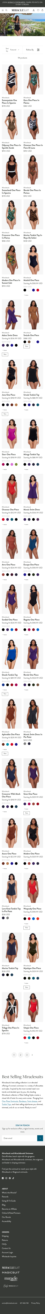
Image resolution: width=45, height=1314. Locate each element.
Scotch (16, 404)
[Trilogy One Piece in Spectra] (12, 1007)
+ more (26, 295)
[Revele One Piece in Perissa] (33, 169)
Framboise (3, 464)
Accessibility (6, 1221)
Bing (12, 574)
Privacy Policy (35, 1303)
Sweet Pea (16, 464)
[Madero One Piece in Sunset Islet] (12, 259)
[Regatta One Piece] (33, 599)
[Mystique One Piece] (33, 947)
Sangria (37, 519)
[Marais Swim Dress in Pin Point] (33, 714)
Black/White (25, 743)
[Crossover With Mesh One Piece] (12, 773)
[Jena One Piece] (12, 374)
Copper (12, 404)
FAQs (4, 1244)
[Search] (8, 10)
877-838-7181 (24, 1303)
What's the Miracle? (9, 1192)
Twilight (33, 290)
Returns (5, 1240)
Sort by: (11, 49)
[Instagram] (6, 1178)
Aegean (37, 404)
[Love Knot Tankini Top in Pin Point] (12, 888)
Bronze (29, 342)
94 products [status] (22, 57)
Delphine (12, 629)
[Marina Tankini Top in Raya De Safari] (33, 214)
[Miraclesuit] (20, 10)
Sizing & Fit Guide (9, 1200)
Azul (3, 684)
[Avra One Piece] (12, 544)
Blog (3, 1204)
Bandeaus (22, 1101)
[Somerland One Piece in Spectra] (12, 169)
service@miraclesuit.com (9, 1303)
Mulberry (3, 345)
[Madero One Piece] (33, 833)
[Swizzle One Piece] (33, 314)
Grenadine (33, 629)
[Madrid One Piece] (33, 259)
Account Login (7, 1252)
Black (25, 290)
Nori (33, 574)
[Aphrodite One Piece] (12, 714)
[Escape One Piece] (33, 544)
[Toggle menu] (2, 10)
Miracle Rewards (16, 2)
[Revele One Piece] (33, 654)
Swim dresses (32, 1101)
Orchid (12, 464)
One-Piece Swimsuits (10, 1101)
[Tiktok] (13, 1178)
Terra (3, 574)
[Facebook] (3, 1178)
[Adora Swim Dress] (12, 314)
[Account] (32, 10)
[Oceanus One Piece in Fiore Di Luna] (33, 124)
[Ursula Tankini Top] (33, 374)
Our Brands (6, 1217)
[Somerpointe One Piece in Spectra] (12, 79)
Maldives (7, 744)
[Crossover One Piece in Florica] (12, 214)
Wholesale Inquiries (9, 1256)
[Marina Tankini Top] (12, 947)
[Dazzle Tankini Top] (12, 654)
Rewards (5, 1196)
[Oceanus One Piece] (12, 489)
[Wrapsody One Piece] (33, 888)
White (29, 290)
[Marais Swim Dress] (33, 489)
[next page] (32, 1055)
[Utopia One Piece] (33, 1007)
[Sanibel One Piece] (12, 599)
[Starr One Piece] (12, 434)
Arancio (37, 918)
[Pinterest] (10, 1178)
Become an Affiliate (9, 1209)
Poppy (37, 290)
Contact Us (6, 1248)
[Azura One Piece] (12, 833)
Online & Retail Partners (11, 1213)
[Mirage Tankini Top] (33, 434)
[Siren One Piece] (33, 773)
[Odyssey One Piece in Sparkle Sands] (12, 124)
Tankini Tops (6, 1104)
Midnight (7, 345)
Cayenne (16, 629)
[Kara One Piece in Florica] (33, 79)
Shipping (5, 1236)
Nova (37, 464)
